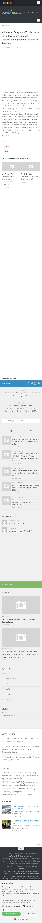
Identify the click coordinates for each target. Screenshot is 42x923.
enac (11, 785)
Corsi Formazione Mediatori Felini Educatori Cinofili (20, 876)
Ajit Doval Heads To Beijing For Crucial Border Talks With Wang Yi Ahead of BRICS (25, 487)
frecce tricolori (23, 789)
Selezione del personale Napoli (29, 874)
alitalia (6, 782)
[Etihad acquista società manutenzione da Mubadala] (6, 809)
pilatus (37, 792)
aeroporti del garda (23, 773)
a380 (16, 773)
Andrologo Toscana (33, 879)
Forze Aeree (8, 689)
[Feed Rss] (39, 383)
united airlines (22, 795)
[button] (2, 906)
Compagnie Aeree (10, 679)
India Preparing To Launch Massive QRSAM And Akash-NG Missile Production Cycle (24, 502)
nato (31, 792)
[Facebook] (28, 383)
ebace (36, 782)
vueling (30, 794)
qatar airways (6, 795)
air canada (28, 779)
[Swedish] (11, 3)
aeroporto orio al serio (20, 775)
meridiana (25, 791)
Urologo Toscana (20, 879)
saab (17, 795)
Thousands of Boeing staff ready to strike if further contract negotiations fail (25, 473)
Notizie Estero (7, 26)
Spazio (14, 823)
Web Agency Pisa (8, 879)
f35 (33, 786)
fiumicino (16, 789)
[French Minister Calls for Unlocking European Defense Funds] (21, 605)
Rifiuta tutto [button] (31, 914)
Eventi (6, 684)
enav (15, 786)
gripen (37, 789)
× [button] (40, 881)
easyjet (31, 782)
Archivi (4, 712)
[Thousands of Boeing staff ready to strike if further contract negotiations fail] (6, 471)
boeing (20, 782)
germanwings (32, 789)
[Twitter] (31, 383)
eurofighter (28, 786)
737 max (4, 773)
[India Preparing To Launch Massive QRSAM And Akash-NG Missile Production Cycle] (6, 500)
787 (8, 773)
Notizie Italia (17, 437)
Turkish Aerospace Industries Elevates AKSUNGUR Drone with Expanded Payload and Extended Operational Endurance (20, 749)
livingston (11, 791)
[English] (4, 3)
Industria (7, 699)
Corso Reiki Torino (11, 874)
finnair (11, 788)
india (3, 792)
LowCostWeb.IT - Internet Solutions (20, 856)
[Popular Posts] (30, 430)
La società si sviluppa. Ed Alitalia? (20, 531)
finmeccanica (5, 789)
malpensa (18, 792)
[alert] (21, 901)
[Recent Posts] (11, 430)
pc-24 (34, 792)
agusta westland (9, 778)
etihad (21, 785)
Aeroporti (7, 674)
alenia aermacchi (36, 779)
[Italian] (7, 3)
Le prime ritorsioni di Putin (18, 523)
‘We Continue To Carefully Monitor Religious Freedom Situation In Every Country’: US (8, 179)
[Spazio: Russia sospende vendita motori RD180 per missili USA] (6, 824)
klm (5, 792)
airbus (21, 778)
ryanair (13, 794)
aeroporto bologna (6, 775)
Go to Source (6, 135)
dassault (27, 782)
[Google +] (35, 383)
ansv (14, 782)
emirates (5, 785)
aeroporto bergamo (33, 773)
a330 (13, 773)
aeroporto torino (33, 775)
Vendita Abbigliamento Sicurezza (15, 871)
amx (12, 782)
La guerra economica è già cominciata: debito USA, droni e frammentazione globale (25, 441)
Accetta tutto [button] (11, 914)
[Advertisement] (21, 67)
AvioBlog (7, 48)
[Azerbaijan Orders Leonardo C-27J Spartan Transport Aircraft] (30, 166)
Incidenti (7, 694)
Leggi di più (27, 903)
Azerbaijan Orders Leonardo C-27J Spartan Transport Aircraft (29, 176)
